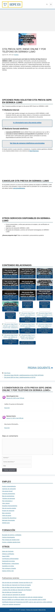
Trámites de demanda (8, 498)
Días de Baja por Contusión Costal (12, 592)
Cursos (4, 542)
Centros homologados (8, 537)
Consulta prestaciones (8, 493)
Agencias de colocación (9, 488)
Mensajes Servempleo (8, 520)
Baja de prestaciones (8, 496)
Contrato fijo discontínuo (9, 518)
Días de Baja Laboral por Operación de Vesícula (16, 587)
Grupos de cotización (8, 510)
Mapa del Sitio (42, 609)
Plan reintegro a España (9, 568)
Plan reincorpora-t (7, 501)
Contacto (23, 609)
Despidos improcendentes (9, 505)
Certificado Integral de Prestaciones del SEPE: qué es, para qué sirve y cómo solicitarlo (27, 602)
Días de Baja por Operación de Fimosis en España (16, 585)
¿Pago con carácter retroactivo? (11, 604)
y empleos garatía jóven (13, 542)
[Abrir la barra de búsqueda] (47, 4)
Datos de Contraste (7, 551)
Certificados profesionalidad (10, 558)
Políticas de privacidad (32, 609)
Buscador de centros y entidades (11, 535)
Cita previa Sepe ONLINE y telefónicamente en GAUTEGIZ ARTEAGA (24, 375)
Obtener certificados (8, 554)
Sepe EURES (5, 556)
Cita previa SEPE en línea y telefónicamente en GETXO (19, 377)
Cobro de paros (6, 515)
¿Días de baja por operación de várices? (13, 594)
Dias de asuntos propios (9, 508)
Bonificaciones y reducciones (10, 563)
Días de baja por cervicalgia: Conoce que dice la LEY (17, 582)
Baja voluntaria (6, 513)
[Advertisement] (27, 21)
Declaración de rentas (8, 561)
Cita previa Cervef (7, 491)
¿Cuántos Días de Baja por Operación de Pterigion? (17, 590)
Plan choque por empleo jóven (10, 539)
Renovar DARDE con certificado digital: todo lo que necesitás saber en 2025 (24, 599)
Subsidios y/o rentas (8, 566)
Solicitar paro (6, 523)
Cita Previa (7, 373)
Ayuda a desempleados (9, 486)
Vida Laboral (6, 503)
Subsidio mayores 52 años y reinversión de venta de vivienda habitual (22, 597)
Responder (7, 407)
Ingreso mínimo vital (8, 571)
